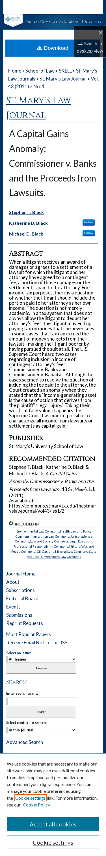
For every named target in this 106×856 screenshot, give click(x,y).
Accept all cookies (53, 824)
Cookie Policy (36, 804)
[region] (53, 804)
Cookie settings (30, 798)
